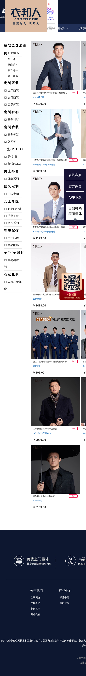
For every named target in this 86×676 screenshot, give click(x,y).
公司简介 (35, 597)
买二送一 (13, 70)
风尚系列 (13, 64)
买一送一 (13, 59)
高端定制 (60, 28)
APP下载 (75, 197)
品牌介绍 (35, 603)
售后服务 (64, 603)
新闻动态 (35, 608)
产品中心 (65, 590)
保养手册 (64, 597)
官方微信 (75, 186)
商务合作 (35, 614)
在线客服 (75, 175)
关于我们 (36, 590)
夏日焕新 (13, 76)
